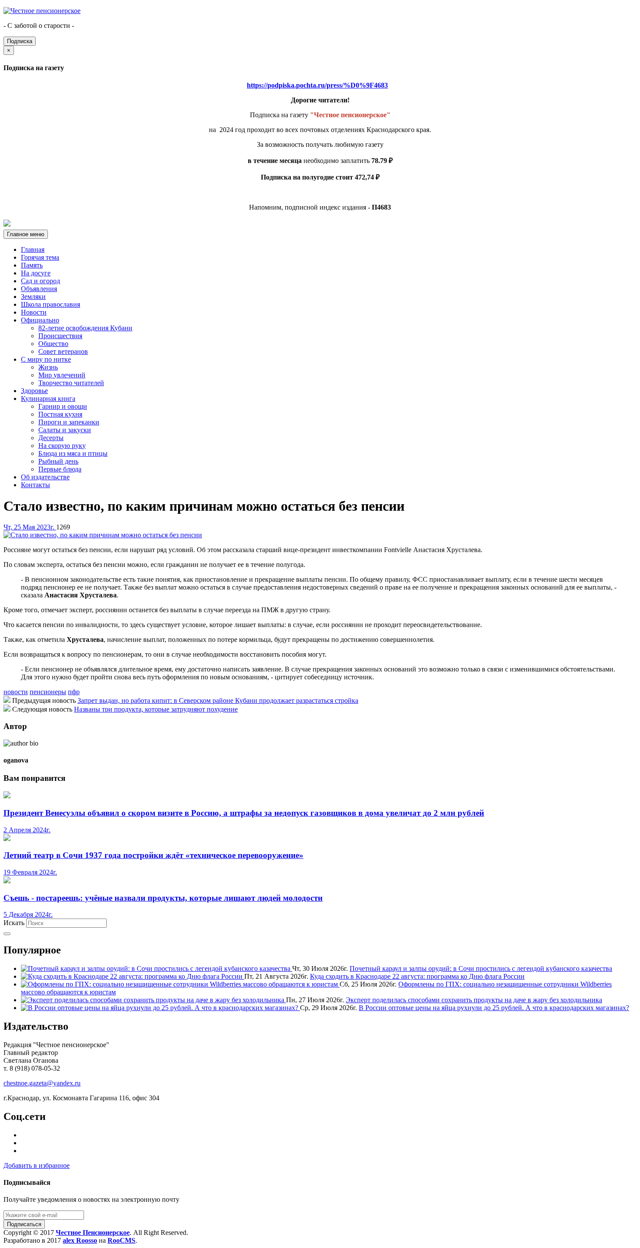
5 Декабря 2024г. (28, 914)
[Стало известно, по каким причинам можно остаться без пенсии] (102, 535)
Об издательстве (45, 477)
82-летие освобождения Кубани (85, 328)
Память (32, 265)
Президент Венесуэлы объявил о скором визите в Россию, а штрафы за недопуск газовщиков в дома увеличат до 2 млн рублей (243, 812)
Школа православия (50, 304)
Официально (40, 320)
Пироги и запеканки (68, 422)
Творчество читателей (71, 383)
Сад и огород (40, 281)
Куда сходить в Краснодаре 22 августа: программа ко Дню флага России (417, 976)
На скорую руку (62, 445)
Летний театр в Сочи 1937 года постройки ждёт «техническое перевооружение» (153, 855)
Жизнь (48, 367)
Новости (34, 312)
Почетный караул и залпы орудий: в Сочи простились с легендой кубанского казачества (481, 968)
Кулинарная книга (48, 398)
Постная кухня (60, 414)
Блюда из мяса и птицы (73, 453)
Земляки (33, 296)
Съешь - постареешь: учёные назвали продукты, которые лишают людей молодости (163, 897)
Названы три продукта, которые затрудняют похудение (156, 709)
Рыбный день (58, 461)
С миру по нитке (46, 359)
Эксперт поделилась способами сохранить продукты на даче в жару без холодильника (474, 1000)
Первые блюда (59, 469)
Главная (32, 249)
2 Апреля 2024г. (27, 830)
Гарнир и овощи (62, 406)
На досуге (36, 273)
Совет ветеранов (63, 351)
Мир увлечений (61, 375)
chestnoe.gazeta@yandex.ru (42, 1083)
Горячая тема (40, 257)
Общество (53, 343)
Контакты (35, 484)
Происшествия (60, 335)
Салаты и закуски (64, 430)
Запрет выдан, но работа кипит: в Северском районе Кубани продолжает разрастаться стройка (217, 700)
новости (15, 691)
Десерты (51, 437)
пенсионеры (48, 691)
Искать (13, 922)
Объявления (39, 288)
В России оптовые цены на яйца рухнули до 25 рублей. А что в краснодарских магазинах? (494, 1007)
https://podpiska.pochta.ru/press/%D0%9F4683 (317, 85)
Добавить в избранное (36, 1165)
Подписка (19, 41)
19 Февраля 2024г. (30, 872)
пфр (74, 691)
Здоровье (34, 390)
